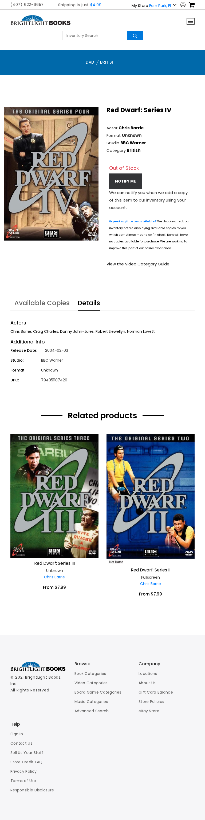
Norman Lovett (141, 331)
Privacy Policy (23, 771)
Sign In (16, 734)
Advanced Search (91, 711)
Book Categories (90, 673)
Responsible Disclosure (32, 790)
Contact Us (21, 743)
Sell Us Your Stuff (26, 752)
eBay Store (149, 711)
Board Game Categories (97, 692)
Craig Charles (45, 331)
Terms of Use (23, 780)
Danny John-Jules (77, 331)
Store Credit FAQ (26, 762)
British (107, 62)
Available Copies (42, 303)
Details (89, 303)
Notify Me (125, 181)
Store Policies (151, 701)
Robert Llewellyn (110, 331)
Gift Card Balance (156, 692)
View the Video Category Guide (138, 264)
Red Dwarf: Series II (150, 570)
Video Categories (91, 683)
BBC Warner (133, 143)
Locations (148, 673)
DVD (90, 62)
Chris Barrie (131, 128)
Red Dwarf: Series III (54, 563)
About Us (147, 683)
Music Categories (91, 701)
